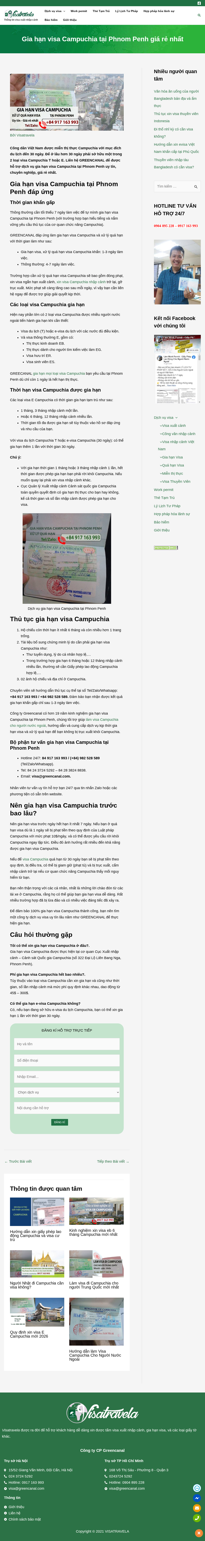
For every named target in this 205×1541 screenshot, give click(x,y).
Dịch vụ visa (53, 11)
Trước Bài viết (18, 1161)
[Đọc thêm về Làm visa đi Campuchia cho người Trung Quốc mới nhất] (96, 1264)
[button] (63, 11)
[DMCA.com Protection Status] (166, 548)
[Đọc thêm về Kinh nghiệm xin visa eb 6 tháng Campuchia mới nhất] (96, 1211)
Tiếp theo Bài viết (113, 1161)
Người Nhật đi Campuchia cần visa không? (37, 1285)
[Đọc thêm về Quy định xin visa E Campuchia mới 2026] (37, 1312)
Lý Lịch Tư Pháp (126, 11)
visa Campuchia (35, 859)
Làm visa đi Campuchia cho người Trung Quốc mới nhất (94, 1285)
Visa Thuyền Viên (176, 482)
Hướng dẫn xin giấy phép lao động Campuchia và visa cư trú (35, 1235)
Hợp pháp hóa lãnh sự (159, 11)
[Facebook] (199, 3)
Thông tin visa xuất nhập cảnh (21, 19)
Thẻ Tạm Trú (101, 11)
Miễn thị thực (172, 474)
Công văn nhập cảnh (178, 434)
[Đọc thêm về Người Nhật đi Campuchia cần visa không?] (37, 1264)
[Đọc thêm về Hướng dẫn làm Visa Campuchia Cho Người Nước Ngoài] (96, 1321)
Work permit (79, 11)
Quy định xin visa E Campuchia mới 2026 (29, 1334)
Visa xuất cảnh (174, 426)
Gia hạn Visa (172, 457)
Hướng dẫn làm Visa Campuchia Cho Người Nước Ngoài (95, 1355)
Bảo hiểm (51, 19)
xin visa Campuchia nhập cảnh (81, 282)
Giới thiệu (70, 19)
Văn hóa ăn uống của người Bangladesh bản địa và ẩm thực (176, 98)
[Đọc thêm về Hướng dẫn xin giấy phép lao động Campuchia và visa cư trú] (37, 1212)
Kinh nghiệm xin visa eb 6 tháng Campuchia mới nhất (93, 1232)
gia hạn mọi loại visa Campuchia (59, 374)
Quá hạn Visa (173, 465)
